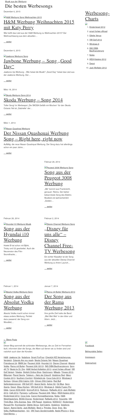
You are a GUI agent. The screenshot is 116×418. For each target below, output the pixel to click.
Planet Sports (19, 375)
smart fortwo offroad (98, 31)
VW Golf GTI (27, 384)
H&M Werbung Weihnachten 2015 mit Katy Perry (39, 24)
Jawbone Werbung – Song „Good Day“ (38, 63)
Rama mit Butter (17, 366)
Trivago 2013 (67, 372)
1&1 (28, 410)
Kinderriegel (38, 398)
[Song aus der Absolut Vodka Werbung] (18, 291)
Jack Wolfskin (29, 407)
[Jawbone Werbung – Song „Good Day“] (40, 56)
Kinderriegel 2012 (97, 27)
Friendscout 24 (10, 363)
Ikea (29, 401)
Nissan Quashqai (60, 360)
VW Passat (37, 401)
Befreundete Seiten (93, 351)
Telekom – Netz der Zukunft (38, 375)
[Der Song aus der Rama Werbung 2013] (59, 291)
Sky (64, 407)
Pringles (47, 407)
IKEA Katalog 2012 (97, 59)
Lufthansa (33, 392)
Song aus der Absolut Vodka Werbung (19, 302)
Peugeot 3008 (34, 363)
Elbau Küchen (23, 387)
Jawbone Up (14, 357)
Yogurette (63, 398)
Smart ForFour (37, 357)
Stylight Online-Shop (32, 372)
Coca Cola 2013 (53, 378)
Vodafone (26, 357)
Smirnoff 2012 (33, 389)
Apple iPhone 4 (62, 410)
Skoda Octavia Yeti (43, 360)
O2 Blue (60, 384)
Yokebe (18, 372)
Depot (92, 63)
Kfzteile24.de (39, 378)
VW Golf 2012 (95, 39)
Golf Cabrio (45, 404)
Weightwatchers (11, 398)
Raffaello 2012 (55, 389)
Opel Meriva (9, 413)
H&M (6, 357)
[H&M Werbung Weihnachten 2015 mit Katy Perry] (40, 17)
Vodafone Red (58, 375)
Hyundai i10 (46, 363)
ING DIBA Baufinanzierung (96, 49)
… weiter (8, 41)
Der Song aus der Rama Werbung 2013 (59, 302)
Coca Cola (25, 395)
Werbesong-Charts (97, 15)
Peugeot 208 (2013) (35, 366)
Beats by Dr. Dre (17, 369)
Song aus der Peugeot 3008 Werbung (58, 177)
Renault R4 (9, 404)
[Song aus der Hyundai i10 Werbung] (17, 224)
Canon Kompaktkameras (42, 395)
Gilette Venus (95, 35)
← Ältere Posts (10, 339)
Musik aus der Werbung (15, 1)
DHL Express (20, 401)
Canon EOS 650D (17, 389)
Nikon (53, 392)
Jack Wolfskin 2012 (98, 67)
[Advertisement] (21, 178)
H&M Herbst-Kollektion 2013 (38, 369)
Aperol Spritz (40, 384)
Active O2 (51, 384)
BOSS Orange (25, 398)
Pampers (24, 392)
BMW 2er (22, 363)
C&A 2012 (13, 392)
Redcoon (44, 389)
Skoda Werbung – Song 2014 (33, 99)
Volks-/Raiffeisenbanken (14, 410)
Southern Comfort (25, 378)
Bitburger (8, 375)
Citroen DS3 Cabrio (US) (23, 381)
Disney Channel (60, 363)
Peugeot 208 (44, 392)
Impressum (90, 357)
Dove (54, 407)
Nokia (91, 55)
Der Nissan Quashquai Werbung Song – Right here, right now (36, 136)
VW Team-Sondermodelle (42, 410)
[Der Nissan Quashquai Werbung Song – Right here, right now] (40, 128)
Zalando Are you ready (23, 360)
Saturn (7, 407)
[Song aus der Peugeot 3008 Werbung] (58, 167)
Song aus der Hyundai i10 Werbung (17, 234)
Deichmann (47, 372)
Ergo (60, 407)
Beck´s (40, 407)
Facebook (89, 345)
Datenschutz (90, 362)
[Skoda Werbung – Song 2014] (40, 95)
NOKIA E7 (57, 401)
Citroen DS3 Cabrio (43, 381)
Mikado (57, 372)
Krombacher (20, 404)
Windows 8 (94, 44)
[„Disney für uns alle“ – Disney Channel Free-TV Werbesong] (59, 224)
